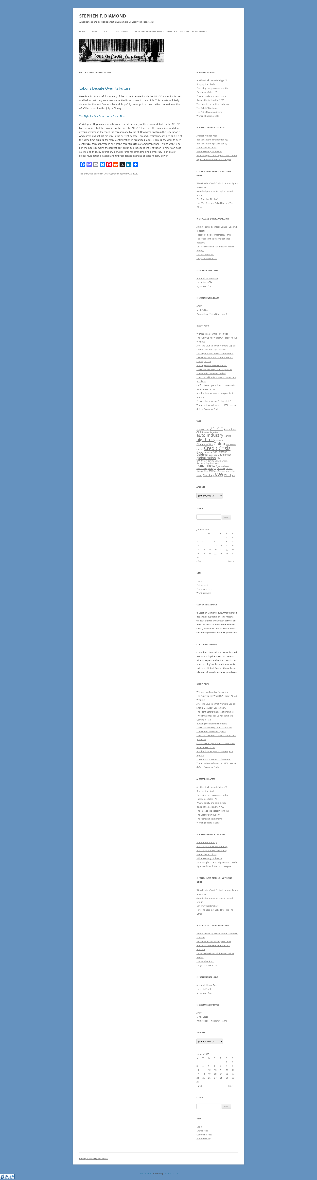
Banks (227, 435)
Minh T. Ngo (202, 309)
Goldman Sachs (205, 460)
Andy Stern (230, 429)
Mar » (231, 561)
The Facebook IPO (205, 254)
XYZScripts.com (171, 1173)
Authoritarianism (211, 432)
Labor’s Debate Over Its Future (104, 88)
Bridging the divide (205, 84)
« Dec (199, 561)
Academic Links (203, 429)
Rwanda (199, 471)
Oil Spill (229, 468)
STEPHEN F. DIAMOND (102, 16)
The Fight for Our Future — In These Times (102, 116)
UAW (217, 474)
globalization (206, 457)
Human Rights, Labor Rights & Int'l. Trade (216, 155)
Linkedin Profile (204, 282)
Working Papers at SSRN (208, 115)
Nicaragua (212, 468)
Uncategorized (111, 173)
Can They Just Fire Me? (207, 199)
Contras (199, 449)
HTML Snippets (146, 1173)
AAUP (199, 306)
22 (227, 549)
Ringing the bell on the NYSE (210, 100)
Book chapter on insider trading (212, 139)
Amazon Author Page (206, 135)
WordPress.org (203, 592)
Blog (94, 31)
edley (209, 452)
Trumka (207, 475)
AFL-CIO (216, 428)
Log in (199, 581)
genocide (213, 455)
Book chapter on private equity (211, 143)
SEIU (211, 471)
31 (197, 557)
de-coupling (201, 452)
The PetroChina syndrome (209, 111)
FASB (215, 452)
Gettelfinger (224, 454)
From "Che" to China (206, 147)
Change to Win (204, 444)
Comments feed (204, 588)
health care (215, 463)
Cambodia (218, 440)
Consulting (121, 31)
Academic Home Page (207, 278)
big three (205, 439)
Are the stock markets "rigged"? (211, 80)
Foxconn (222, 451)
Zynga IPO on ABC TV (206, 258)
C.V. (106, 31)
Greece (225, 461)
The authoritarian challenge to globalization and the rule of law (171, 31)
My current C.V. (203, 286)
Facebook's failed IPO (206, 92)
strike (232, 471)
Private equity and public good (211, 96)
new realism (201, 468)
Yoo (233, 475)
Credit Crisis (217, 448)
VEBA (227, 475)
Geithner (202, 454)
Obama (221, 468)
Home (82, 31)
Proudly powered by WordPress (93, 1158)
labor (226, 466)
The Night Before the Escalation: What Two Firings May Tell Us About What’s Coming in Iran (214, 357)
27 (215, 553)
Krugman (220, 466)
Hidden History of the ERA (209, 151)
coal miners (231, 445)
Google (218, 461)
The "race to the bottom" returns (212, 104)
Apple (199, 431)
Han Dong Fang (203, 463)
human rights (205, 465)
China (219, 444)
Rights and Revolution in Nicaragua (213, 159)
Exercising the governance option (212, 88)
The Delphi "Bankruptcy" (208, 107)
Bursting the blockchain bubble (211, 365)
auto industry (209, 435)
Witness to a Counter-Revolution (212, 333)
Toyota (199, 475)
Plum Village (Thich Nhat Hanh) (211, 313)
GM (218, 458)
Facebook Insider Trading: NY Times (213, 234)
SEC (206, 470)
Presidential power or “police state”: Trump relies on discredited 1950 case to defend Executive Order (216, 405)
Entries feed (202, 584)
